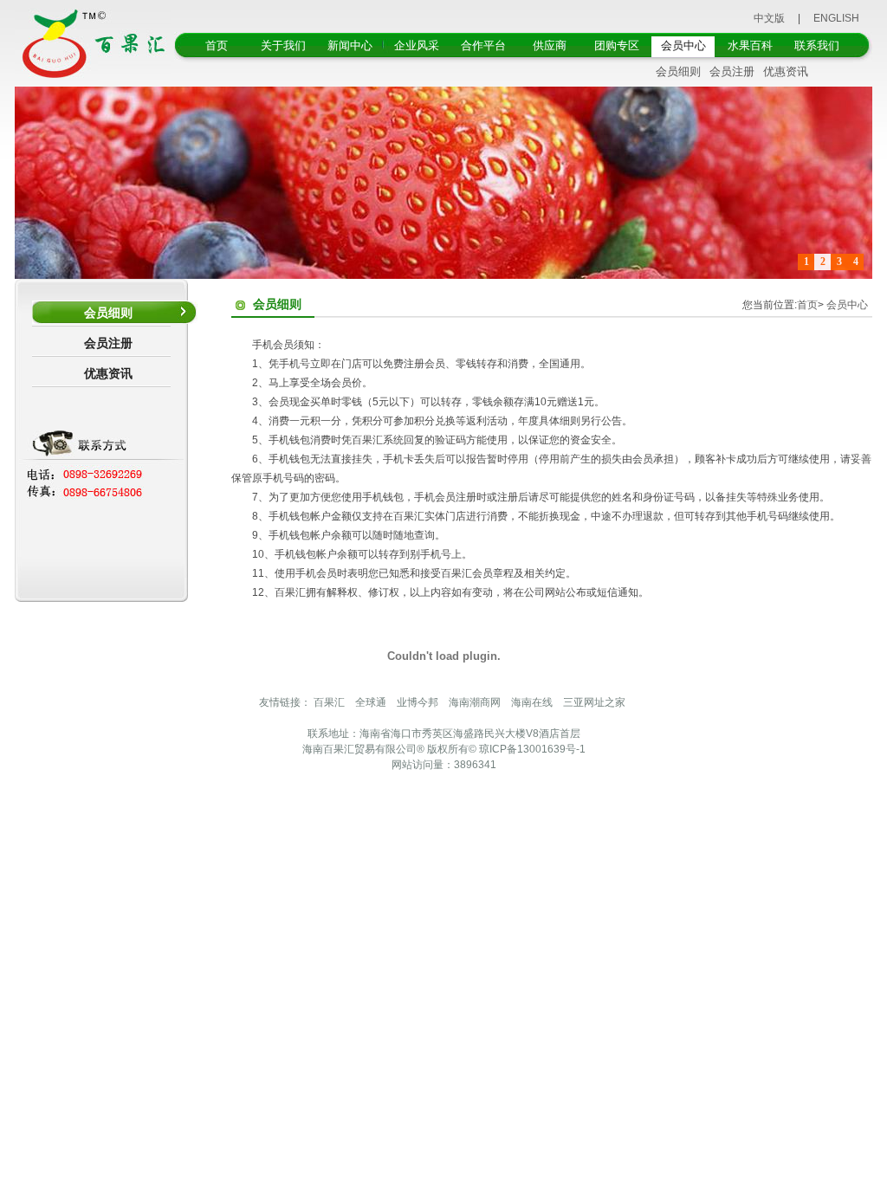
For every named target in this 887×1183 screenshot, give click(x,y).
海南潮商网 (475, 702)
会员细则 (678, 71)
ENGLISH (836, 18)
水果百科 (750, 45)
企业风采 (416, 45)
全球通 (370, 702)
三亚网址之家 (594, 702)
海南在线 (532, 702)
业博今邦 (417, 702)
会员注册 (731, 71)
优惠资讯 (785, 71)
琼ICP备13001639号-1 (532, 749)
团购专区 (616, 45)
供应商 (550, 45)
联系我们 (816, 45)
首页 (216, 45)
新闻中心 (349, 45)
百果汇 (329, 702)
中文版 (769, 18)
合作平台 (483, 45)
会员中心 (683, 45)
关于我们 (283, 45)
